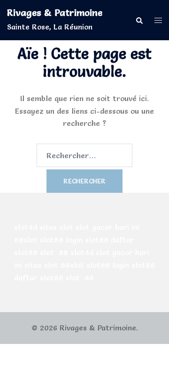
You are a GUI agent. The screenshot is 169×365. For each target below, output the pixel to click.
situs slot (56, 227)
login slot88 (87, 239)
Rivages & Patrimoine (54, 12)
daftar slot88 (38, 277)
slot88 (51, 239)
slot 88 (54, 252)
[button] (139, 19)
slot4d (25, 227)
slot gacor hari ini (107, 227)
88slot (26, 239)
